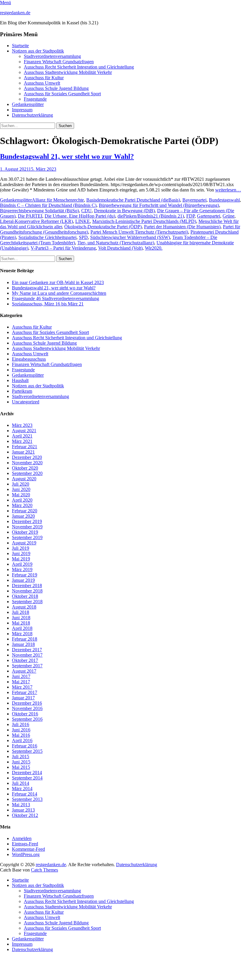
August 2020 (24, 478)
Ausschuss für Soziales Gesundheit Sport (62, 93)
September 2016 (27, 719)
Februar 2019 (24, 574)
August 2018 (24, 606)
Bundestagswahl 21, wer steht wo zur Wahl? (67, 156)
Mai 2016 (21, 735)
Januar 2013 (23, 809)
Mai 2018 (21, 622)
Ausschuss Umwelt (42, 82)
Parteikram (22, 391)
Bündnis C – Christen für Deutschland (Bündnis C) (48, 205)
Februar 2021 (24, 446)
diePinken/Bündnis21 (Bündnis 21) (151, 215)
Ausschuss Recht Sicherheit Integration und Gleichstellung (79, 66)
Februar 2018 (24, 638)
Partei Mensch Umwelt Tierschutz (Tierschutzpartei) (139, 232)
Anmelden (22, 838)
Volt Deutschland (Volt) (120, 248)
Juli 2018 (20, 612)
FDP (190, 215)
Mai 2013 (21, 804)
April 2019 (22, 564)
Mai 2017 (21, 681)
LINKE (82, 221)
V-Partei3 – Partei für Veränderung (63, 248)
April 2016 (22, 740)
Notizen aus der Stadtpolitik (38, 50)
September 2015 (27, 751)
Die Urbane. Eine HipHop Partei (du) (80, 215)
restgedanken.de (15, 12)
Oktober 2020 (25, 467)
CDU (86, 210)
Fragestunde (35, 99)
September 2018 (27, 601)
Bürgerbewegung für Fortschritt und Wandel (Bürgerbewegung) (159, 205)
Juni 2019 (21, 553)
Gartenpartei (208, 215)
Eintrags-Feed (25, 843)
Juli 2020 (20, 484)
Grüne (228, 215)
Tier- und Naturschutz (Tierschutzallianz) (115, 242)
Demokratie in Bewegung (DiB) (124, 210)
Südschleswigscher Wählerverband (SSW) (130, 237)
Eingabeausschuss (29, 359)
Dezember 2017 (27, 649)
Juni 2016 (21, 729)
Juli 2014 (20, 783)
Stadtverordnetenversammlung (52, 56)
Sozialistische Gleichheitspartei (47, 237)
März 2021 (22, 441)
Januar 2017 (23, 697)
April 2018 (22, 628)
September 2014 (27, 777)
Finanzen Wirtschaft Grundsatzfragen (59, 61)
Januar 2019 (23, 580)
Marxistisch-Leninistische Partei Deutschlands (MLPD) (144, 221)
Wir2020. (153, 248)
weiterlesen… (228, 189)
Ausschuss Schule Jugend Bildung (56, 88)
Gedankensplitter (28, 104)
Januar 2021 (23, 451)
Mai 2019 (21, 558)
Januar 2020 (23, 516)
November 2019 (27, 526)
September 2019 (27, 537)
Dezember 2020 (27, 457)
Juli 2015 (20, 756)
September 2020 (27, 473)
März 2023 (22, 425)
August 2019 (24, 542)
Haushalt (20, 380)
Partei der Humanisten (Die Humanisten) (182, 226)
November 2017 (27, 654)
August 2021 (24, 430)
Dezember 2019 (27, 521)
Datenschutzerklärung (32, 115)
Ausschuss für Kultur (44, 77)
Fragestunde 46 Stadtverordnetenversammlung (55, 298)
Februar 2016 (24, 745)
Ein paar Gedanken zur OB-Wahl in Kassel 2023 (58, 282)
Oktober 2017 (25, 660)
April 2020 (22, 500)
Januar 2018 (23, 644)
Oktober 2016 (25, 713)
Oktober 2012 (25, 815)
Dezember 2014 (27, 772)
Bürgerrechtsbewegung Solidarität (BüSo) (39, 210)
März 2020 (22, 505)
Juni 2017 (21, 676)
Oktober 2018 (25, 596)
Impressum (22, 109)
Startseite (20, 45)
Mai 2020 (21, 494)
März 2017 (22, 687)
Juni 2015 (21, 761)
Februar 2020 (24, 510)
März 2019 (22, 569)
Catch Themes (44, 869)
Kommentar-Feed (28, 849)
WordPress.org (26, 854)
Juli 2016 (20, 724)
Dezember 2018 (27, 585)
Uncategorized (25, 401)
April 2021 (22, 435)
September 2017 (27, 665)
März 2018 (22, 633)
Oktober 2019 (25, 532)
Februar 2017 (24, 692)
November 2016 (27, 708)
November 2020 (27, 462)
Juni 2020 (21, 489)
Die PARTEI (30, 215)
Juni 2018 (21, 617)
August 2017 (24, 671)
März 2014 (22, 788)
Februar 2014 (24, 793)
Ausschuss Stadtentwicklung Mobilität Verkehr (68, 72)
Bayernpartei (194, 199)
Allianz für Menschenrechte (58, 199)
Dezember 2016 (27, 703)
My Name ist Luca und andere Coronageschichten (59, 293)
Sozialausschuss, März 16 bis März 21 (48, 303)
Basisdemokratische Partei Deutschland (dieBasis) (133, 199)
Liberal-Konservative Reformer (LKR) (36, 221)
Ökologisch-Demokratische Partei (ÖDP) (103, 226)
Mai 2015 (21, 767)
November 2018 (27, 590)
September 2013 (27, 799)
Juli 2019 (20, 548)
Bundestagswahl (224, 199)
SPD (83, 237)
